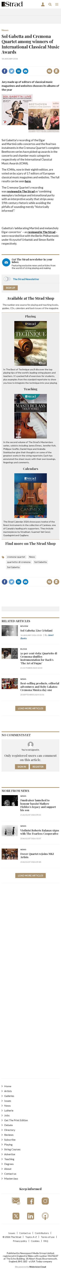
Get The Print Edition (16, 1120)
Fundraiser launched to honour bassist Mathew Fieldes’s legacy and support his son (38, 805)
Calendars (30, 468)
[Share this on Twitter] (11, 71)
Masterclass (11, 1178)
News (5, 30)
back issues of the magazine (44, 308)
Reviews (9, 1134)
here (28, 181)
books (55, 304)
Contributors (42, 1233)
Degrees (9, 1163)
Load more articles (30, 708)
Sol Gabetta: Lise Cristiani (36, 630)
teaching (47, 304)
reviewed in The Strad (21, 191)
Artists (8, 1091)
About (7, 1168)
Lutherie (8, 1110)
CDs (12, 308)
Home (7, 1086)
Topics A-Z (31, 1237)
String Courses (12, 1149)
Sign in (15, 64)
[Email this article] (25, 71)
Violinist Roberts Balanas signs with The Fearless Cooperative (39, 832)
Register (38, 766)
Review (24, 626)
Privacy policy (20, 1241)
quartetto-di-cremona (18, 562)
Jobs (7, 1115)
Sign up (10, 287)
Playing (30, 316)
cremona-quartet (16, 556)
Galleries (9, 1095)
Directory (9, 1129)
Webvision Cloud (37, 1267)
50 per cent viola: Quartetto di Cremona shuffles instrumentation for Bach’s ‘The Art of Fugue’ (38, 658)
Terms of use (47, 1237)
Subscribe (9, 1139)
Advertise (9, 1154)
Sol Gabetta (40, 562)
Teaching (30, 389)
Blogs (23, 649)
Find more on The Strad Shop (30, 543)
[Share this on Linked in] (18, 71)
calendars (20, 308)
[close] (59, 64)
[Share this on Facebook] (4, 71)
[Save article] (56, 71)
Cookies (35, 1241)
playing (34, 304)
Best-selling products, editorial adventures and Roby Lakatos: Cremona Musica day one (39, 687)
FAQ (46, 1241)
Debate (8, 1125)
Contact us (10, 1173)
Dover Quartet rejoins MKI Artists (37, 855)
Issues (7, 1100)
